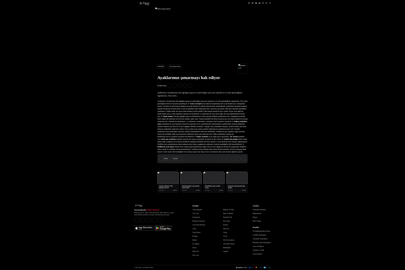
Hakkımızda (257, 213)
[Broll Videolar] (263, 3)
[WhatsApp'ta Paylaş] (180, 86)
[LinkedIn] (154, 219)
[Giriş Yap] (270, 3)
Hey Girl (195, 255)
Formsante (196, 217)
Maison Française (198, 221)
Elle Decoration (228, 240)
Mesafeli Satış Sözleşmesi (262, 242)
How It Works (228, 213)
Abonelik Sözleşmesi (260, 239)
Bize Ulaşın (257, 221)
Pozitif (225, 225)
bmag (139, 267)
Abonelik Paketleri (259, 209)
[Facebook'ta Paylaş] (170, 86)
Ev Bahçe (195, 244)
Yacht (225, 232)
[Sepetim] (266, 3)
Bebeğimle (227, 247)
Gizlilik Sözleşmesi (259, 235)
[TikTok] (160, 219)
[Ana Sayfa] (138, 206)
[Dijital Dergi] (259, 3)
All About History (198, 225)
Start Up (226, 228)
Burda (194, 240)
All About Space (229, 244)
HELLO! (195, 251)
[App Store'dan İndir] (143, 228)
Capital (225, 251)
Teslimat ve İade (258, 250)
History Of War (228, 209)
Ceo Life (195, 213)
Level (225, 236)
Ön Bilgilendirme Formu (261, 231)
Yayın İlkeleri (257, 254)
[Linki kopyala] (190, 86)
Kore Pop (226, 221)
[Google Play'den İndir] (163, 228)
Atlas (194, 228)
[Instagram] (136, 219)
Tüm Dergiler (197, 209)
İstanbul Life (227, 217)
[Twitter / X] (148, 219)
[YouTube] (142, 219)
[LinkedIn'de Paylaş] (185, 86)
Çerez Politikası (258, 246)
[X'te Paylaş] (175, 86)
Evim (194, 247)
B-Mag (194, 236)
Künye (255, 217)
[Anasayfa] (252, 3)
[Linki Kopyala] (244, 158)
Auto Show (196, 232)
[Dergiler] (256, 3)
